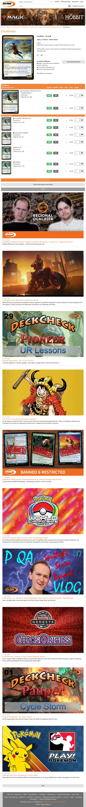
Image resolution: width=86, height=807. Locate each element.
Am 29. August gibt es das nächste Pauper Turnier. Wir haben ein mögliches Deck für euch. (29, 719)
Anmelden (42, 794)
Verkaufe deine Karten (43, 180)
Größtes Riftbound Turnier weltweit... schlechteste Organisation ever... (23, 244)
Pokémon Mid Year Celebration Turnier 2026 (19, 775)
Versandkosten (32, 794)
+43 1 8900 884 (61, 802)
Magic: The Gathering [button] (25, 2)
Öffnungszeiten (65, 1)
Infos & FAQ (75, 794)
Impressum (18, 794)
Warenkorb (75, 1)
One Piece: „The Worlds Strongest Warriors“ (19, 419)
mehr (43, 785)
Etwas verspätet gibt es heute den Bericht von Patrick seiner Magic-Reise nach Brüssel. (29, 600)
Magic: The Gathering (12, 27)
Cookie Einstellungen (63, 794)
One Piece (38, 797)
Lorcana (65, 797)
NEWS (43, 189)
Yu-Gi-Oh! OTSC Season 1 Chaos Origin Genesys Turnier (24, 656)
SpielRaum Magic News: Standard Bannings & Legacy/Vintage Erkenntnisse (32, 479)
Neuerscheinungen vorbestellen (43, 184)
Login (81, 1)
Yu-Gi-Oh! (30, 797)
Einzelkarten (25, 27)
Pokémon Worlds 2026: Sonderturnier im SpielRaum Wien (25, 538)
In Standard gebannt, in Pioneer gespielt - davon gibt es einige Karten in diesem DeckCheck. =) (31, 363)
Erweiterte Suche (77, 6)
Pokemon (22, 797)
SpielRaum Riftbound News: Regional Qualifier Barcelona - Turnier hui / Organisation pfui (37, 242)
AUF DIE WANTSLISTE (73, 62)
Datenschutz (51, 794)
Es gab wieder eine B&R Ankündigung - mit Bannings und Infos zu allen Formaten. (27, 481)
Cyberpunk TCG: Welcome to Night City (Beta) (20, 300)
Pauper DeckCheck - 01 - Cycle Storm (17, 717)
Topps (72, 797)
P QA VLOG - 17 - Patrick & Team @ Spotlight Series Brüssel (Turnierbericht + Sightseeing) (37, 598)
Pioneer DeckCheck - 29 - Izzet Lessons (17, 361)
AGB (24, 794)
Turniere (57, 1)
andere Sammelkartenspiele (47, 799)
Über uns (10, 794)
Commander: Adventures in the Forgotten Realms (46, 27)
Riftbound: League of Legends (52, 797)
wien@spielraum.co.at (48, 802)
